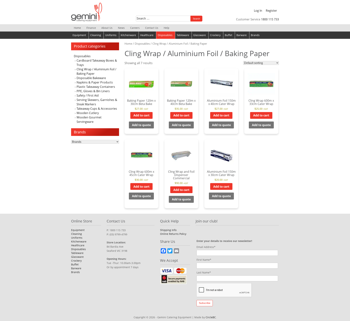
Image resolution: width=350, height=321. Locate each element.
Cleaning (95, 35)
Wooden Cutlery (88, 113)
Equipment (79, 35)
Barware (241, 35)
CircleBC (211, 317)
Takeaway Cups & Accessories (97, 109)
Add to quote (141, 125)
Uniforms (110, 35)
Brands (255, 35)
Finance (91, 28)
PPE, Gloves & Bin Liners (93, 91)
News (121, 28)
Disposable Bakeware (91, 78)
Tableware (183, 35)
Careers (135, 28)
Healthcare (146, 35)
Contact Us (151, 28)
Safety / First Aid (88, 95)
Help (166, 28)
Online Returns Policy (173, 234)
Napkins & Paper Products (95, 82)
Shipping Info (168, 230)
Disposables (165, 35)
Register (271, 11)
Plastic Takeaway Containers (96, 87)
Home (77, 28)
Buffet (228, 35)
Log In (258, 11)
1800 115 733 (270, 19)
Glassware (199, 35)
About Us (106, 28)
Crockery (215, 35)
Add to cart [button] (141, 115)
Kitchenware (128, 35)
